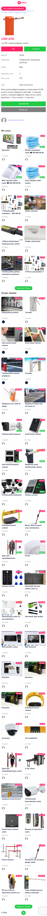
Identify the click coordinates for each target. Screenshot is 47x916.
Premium (36, 49)
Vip (13, 49)
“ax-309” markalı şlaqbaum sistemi (14, 12)
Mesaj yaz (23, 110)
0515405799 (23, 104)
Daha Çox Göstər (23, 288)
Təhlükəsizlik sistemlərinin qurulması (20, 10)
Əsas (4, 10)
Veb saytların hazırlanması (13, 8)
